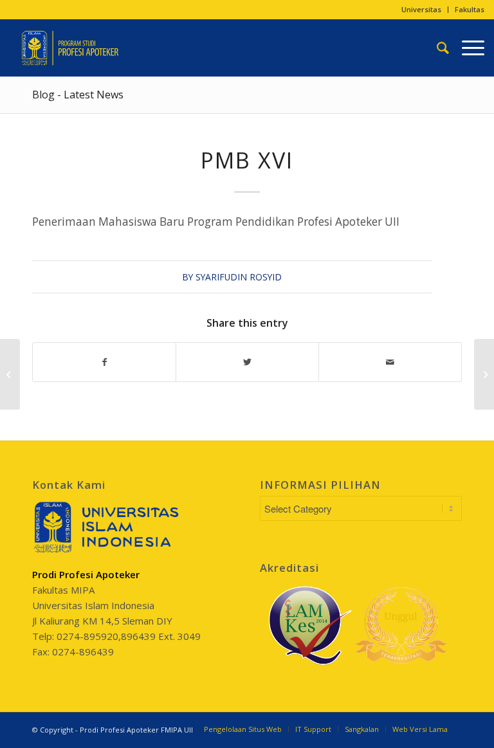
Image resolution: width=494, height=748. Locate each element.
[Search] (436, 48)
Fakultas (469, 9)
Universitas (421, 9)
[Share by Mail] (390, 362)
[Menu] (466, 48)
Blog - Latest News (78, 94)
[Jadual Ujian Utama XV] (10, 374)
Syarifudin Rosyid (239, 277)
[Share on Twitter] (247, 362)
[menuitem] (421, 9)
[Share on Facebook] (104, 362)
